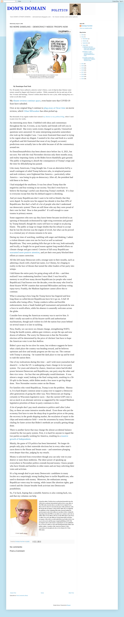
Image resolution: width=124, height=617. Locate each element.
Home (42, 593)
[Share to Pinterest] (40, 542)
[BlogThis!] (35, 542)
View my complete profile (86, 28)
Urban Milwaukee (31, 111)
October (85, 41)
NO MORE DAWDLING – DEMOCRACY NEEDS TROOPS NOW (88, 59)
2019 (82, 68)
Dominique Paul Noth (87, 26)
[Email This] (33, 542)
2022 (82, 37)
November (85, 38)
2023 (82, 34)
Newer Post (13, 593)
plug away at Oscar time (54, 108)
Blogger (69, 605)
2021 (82, 63)
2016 (82, 74)
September (85, 43)
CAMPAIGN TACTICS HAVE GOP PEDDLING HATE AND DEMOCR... (88, 48)
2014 (82, 78)
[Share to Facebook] (38, 542)
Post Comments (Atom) (22, 595)
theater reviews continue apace (27, 100)
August (84, 45)
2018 (82, 70)
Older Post (71, 593)
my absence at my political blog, (54, 117)
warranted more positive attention (25, 252)
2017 (82, 72)
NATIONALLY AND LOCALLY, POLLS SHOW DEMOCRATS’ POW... (88, 53)
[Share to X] (37, 542)
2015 (82, 76)
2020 (82, 65)
